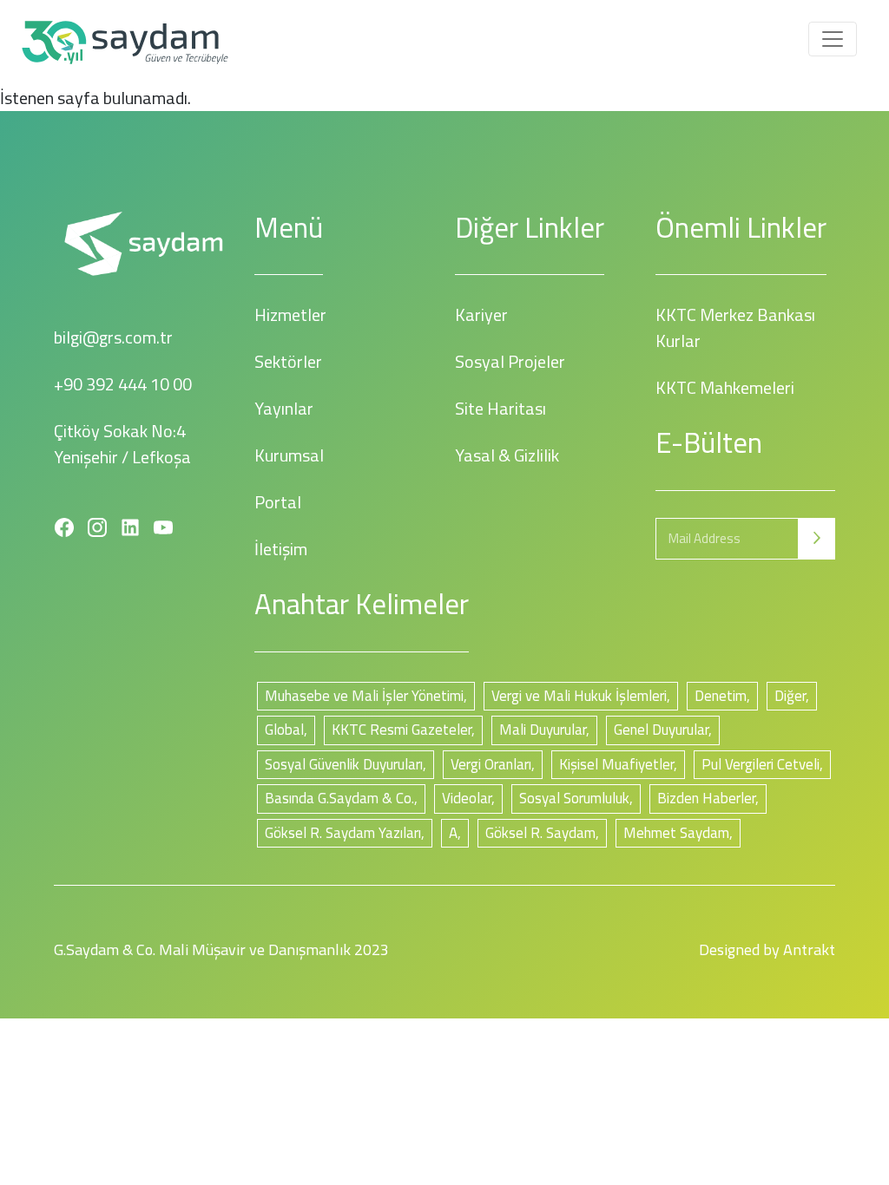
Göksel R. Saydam (540, 833)
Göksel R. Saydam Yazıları (343, 833)
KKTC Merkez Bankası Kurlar (735, 327)
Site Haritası (500, 408)
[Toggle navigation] (832, 39)
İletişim (280, 548)
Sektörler (288, 361)
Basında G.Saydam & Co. (339, 798)
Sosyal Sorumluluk (574, 798)
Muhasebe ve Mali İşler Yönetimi (364, 695)
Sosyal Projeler (510, 361)
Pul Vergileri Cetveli (760, 764)
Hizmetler (290, 314)
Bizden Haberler (706, 798)
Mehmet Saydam (676, 833)
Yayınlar (283, 408)
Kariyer (481, 314)
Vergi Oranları (491, 764)
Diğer (790, 695)
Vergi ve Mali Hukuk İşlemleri (579, 695)
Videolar (466, 798)
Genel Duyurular (661, 729)
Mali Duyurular (542, 729)
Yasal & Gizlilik (507, 455)
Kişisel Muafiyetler (616, 764)
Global (284, 729)
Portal (277, 501)
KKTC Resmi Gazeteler (401, 729)
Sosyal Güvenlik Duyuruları (344, 764)
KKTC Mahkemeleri (724, 387)
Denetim (721, 695)
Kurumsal (289, 455)
